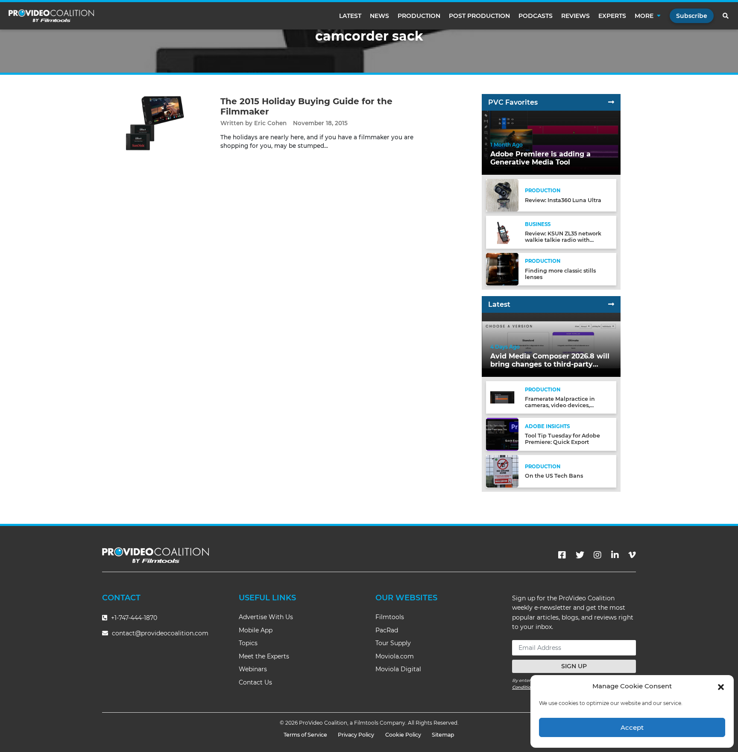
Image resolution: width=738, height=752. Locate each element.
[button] (721, 686)
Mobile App (255, 630)
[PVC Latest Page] (611, 304)
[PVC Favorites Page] (611, 102)
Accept (632, 727)
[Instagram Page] (597, 555)
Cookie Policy (403, 734)
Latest (350, 16)
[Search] (726, 16)
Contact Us (255, 682)
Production (419, 16)
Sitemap (443, 734)
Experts (612, 16)
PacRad (386, 630)
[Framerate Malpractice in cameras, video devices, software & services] (502, 397)
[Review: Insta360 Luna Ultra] (502, 195)
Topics (248, 643)
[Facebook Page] (562, 555)
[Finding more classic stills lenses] (502, 268)
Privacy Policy (356, 734)
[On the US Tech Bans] (502, 470)
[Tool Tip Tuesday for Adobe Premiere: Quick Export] (502, 434)
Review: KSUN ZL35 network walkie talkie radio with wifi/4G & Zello (563, 240)
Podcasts (535, 16)
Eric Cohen (270, 123)
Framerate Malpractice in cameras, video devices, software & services (560, 405)
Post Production (479, 16)
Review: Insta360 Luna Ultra (563, 200)
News (379, 16)
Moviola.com (394, 656)
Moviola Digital (398, 669)
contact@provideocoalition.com (160, 633)
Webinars (253, 669)
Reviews (575, 16)
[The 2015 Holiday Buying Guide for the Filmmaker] (155, 123)
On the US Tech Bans (554, 476)
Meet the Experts (264, 656)
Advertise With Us (266, 617)
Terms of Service (305, 734)
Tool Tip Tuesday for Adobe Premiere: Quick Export (562, 438)
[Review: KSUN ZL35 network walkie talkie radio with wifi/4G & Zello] (502, 232)
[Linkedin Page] (615, 555)
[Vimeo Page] (632, 555)
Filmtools (389, 617)
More (644, 16)
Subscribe (691, 16)
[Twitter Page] (580, 555)
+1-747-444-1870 (133, 618)
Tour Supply (393, 643)
